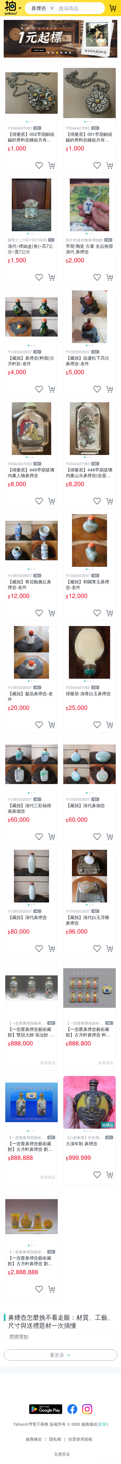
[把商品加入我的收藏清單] (39, 165)
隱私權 (55, 1439)
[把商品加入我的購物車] (51, 165)
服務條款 (34, 1439)
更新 (103, 1424)
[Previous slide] (9, 93)
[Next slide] (54, 93)
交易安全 (62, 1454)
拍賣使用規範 (80, 1439)
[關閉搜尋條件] (52, 8)
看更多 (57, 1354)
